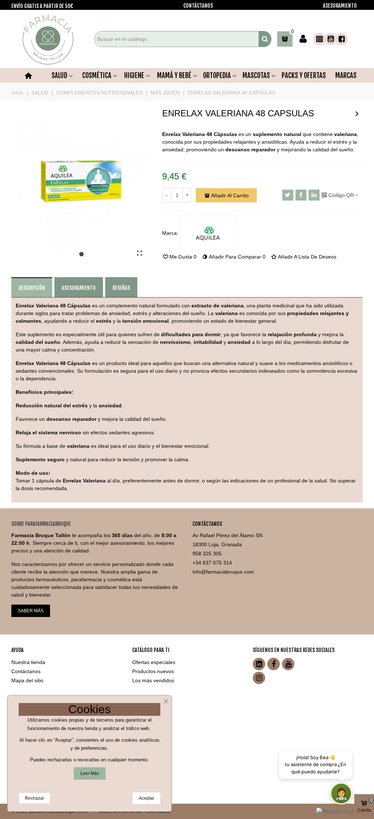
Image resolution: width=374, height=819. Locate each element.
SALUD (59, 75)
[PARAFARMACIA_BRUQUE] (51, 39)
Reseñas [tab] (121, 288)
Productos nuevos (153, 671)
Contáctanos (26, 671)
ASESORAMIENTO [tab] (79, 288)
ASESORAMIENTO (340, 6)
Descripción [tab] (32, 288)
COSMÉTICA (96, 75)
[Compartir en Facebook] (300, 195)
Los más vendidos (153, 680)
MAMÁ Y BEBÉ (174, 75)
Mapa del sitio (27, 680)
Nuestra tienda (28, 662)
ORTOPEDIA (217, 75)
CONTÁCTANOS (198, 6)
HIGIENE (134, 75)
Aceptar (146, 798)
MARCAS (345, 75)
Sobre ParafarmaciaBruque (41, 524)
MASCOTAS (256, 75)
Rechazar (34, 798)
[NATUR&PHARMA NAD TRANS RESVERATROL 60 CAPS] (357, 113)
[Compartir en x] (287, 195)
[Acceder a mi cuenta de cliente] (302, 39)
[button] (81, 254)
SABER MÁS (30, 610)
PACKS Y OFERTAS (304, 75)
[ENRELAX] (139, 253)
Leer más (89, 773)
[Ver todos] (208, 233)
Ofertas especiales (153, 662)
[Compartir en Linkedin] (314, 195)
